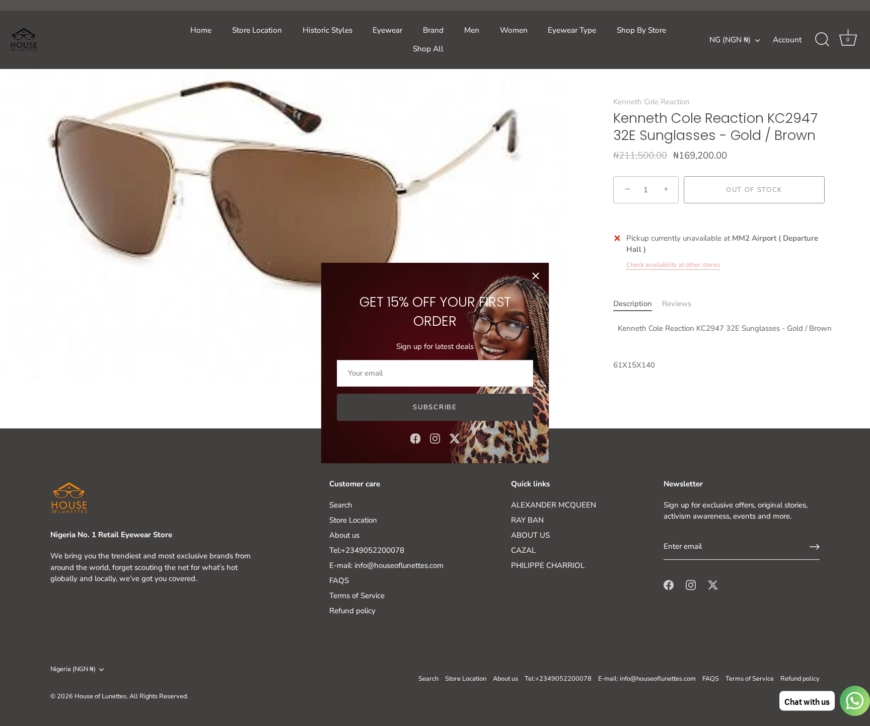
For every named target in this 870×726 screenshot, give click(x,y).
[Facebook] (415, 438)
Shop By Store (641, 30)
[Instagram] (435, 438)
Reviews (676, 304)
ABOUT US (530, 535)
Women (514, 30)
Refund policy (352, 611)
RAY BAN (527, 520)
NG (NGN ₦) (730, 40)
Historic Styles (327, 30)
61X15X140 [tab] (719, 347)
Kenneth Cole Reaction (651, 102)
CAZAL (523, 550)
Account (787, 40)
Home (200, 30)
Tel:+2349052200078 (366, 550)
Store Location (257, 30)
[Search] (822, 40)
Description (632, 304)
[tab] (637, 304)
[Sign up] (815, 547)
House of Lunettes (100, 696)
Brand (433, 30)
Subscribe (435, 407)
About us (344, 535)
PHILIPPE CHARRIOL (548, 565)
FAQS (339, 580)
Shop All (428, 49)
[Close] (536, 276)
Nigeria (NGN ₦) (73, 670)
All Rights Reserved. (158, 696)
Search (340, 505)
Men (471, 30)
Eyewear (387, 30)
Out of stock (754, 189)
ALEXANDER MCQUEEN (553, 505)
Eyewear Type (572, 30)
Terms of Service (357, 596)
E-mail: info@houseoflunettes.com (386, 565)
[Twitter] (455, 438)
